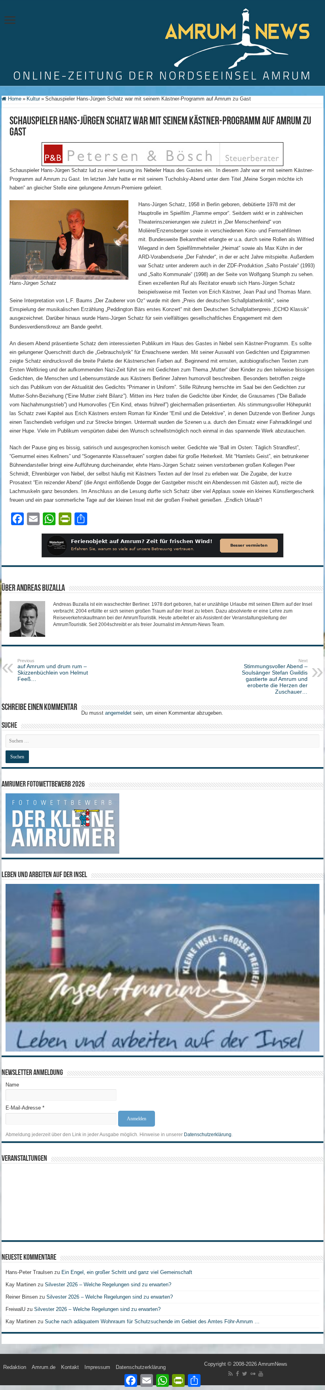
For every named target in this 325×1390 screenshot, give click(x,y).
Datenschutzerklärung (207, 1134)
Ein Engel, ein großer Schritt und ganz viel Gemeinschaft (126, 1272)
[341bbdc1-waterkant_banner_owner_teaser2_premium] (162, 545)
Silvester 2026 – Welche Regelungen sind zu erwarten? (109, 1285)
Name (12, 1085)
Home (13, 99)
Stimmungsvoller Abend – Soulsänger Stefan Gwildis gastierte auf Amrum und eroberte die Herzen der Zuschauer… (275, 676)
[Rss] (230, 1373)
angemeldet (118, 713)
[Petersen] (162, 154)
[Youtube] (261, 1373)
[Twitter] (244, 1373)
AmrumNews (272, 1364)
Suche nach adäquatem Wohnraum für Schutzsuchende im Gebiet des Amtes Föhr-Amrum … (152, 1321)
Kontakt (70, 1367)
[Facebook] (237, 1373)
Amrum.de (43, 1367)
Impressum (97, 1367)
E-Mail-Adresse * (25, 1108)
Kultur (33, 99)
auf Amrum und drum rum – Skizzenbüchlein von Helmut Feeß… (52, 670)
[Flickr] (253, 1373)
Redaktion (14, 1367)
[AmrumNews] (162, 43)
